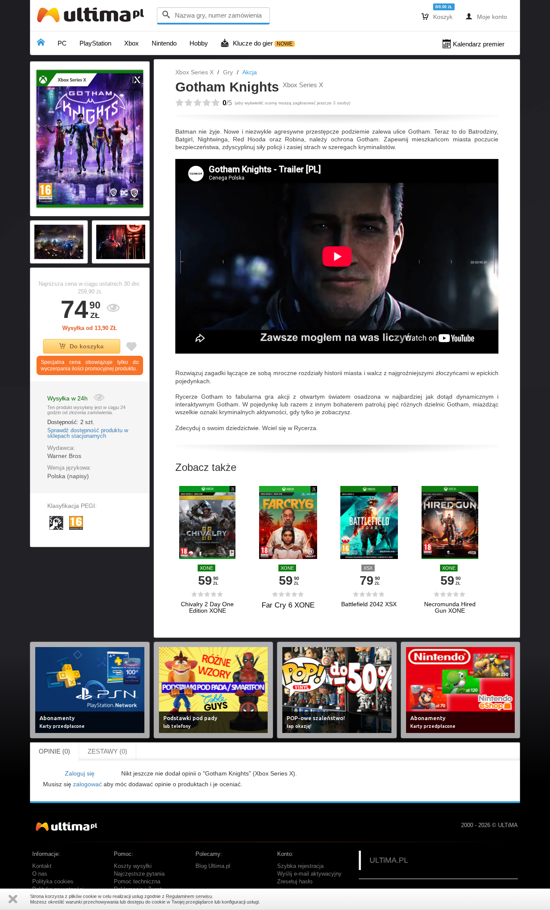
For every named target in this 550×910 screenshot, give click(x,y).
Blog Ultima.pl (213, 866)
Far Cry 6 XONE (288, 605)
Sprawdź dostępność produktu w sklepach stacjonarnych (87, 434)
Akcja (249, 72)
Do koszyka (87, 346)
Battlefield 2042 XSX (369, 604)
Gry (228, 72)
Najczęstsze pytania (139, 874)
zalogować (87, 784)
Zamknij (13, 899)
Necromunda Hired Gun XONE (450, 607)
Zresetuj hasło (294, 882)
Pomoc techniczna (137, 882)
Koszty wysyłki (133, 866)
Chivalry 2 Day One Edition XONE (207, 607)
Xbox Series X (194, 72)
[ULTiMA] (92, 17)
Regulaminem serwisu (189, 896)
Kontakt (42, 866)
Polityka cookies (52, 882)
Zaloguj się (80, 773)
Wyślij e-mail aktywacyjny (309, 874)
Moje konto (486, 16)
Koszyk (437, 16)
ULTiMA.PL (389, 860)
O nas (39, 874)
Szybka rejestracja (300, 866)
